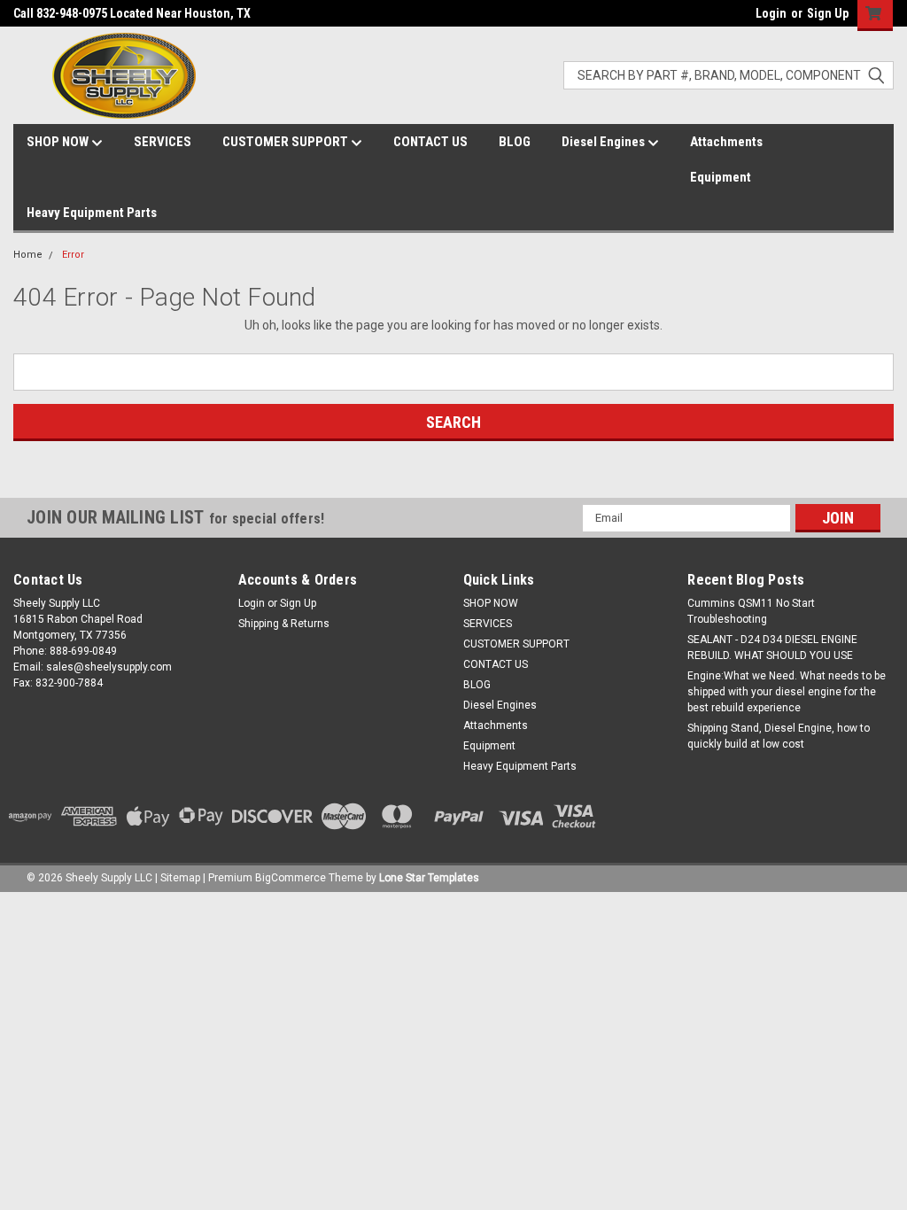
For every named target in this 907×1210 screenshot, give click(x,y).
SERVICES (162, 142)
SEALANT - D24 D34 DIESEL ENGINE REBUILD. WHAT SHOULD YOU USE (772, 647)
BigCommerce (290, 878)
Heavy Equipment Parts (92, 213)
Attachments (726, 142)
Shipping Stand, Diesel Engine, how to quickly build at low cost (778, 736)
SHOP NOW (59, 142)
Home (28, 254)
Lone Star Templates (429, 878)
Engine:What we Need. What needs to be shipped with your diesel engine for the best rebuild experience (786, 692)
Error (73, 254)
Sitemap (180, 878)
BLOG (515, 142)
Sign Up (828, 13)
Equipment (720, 177)
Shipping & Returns (283, 623)
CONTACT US (430, 142)
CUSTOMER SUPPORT (286, 142)
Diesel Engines (604, 142)
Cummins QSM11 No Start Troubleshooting (751, 611)
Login (771, 13)
